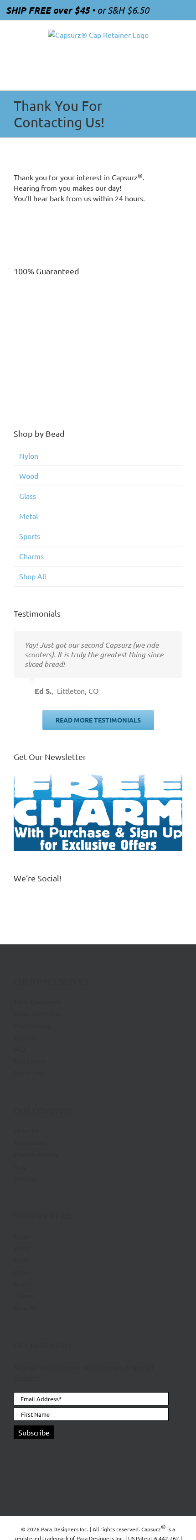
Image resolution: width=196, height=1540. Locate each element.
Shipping (25, 1037)
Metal (28, 515)
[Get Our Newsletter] (98, 812)
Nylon (28, 455)
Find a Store (30, 1061)
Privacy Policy (32, 1025)
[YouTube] (33, 1453)
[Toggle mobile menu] (178, 76)
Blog (20, 1166)
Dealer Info (29, 1073)
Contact (24, 1178)
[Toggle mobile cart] (162, 76)
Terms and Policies (38, 1013)
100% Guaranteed (37, 1002)
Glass (27, 495)
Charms (31, 555)
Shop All (32, 576)
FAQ (19, 1049)
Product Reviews (36, 1154)
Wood (28, 475)
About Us (26, 1131)
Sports (29, 535)
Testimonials (30, 1143)
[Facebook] (18, 1453)
